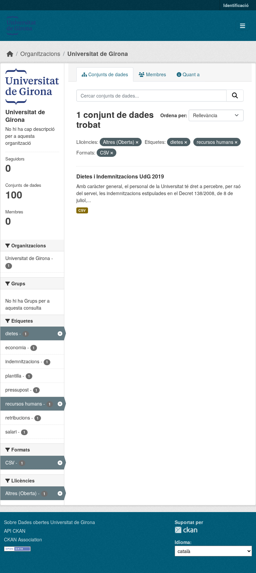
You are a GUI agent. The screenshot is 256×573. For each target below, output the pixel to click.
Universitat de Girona (97, 53)
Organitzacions (40, 53)
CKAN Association (23, 539)
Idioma (182, 542)
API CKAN (14, 530)
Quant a (190, 74)
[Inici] (10, 53)
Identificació (236, 5)
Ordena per (173, 115)
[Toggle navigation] (242, 26)
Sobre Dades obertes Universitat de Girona (49, 522)
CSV (82, 210)
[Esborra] (137, 142)
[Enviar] (235, 96)
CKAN (186, 529)
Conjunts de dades (107, 74)
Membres (155, 74)
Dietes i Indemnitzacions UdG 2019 (120, 176)
